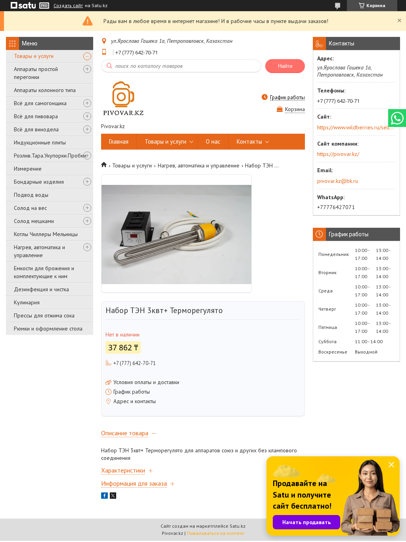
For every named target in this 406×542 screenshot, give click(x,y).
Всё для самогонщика (40, 103)
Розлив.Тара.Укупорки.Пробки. (50, 155)
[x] (113, 496)
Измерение (28, 168)
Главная (118, 141)
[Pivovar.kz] (123, 97)
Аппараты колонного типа (45, 90)
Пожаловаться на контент (215, 533)
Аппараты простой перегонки (36, 73)
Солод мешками (34, 221)
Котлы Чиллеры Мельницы (46, 234)
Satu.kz (237, 526)
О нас (213, 141)
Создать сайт (68, 5)
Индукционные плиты (40, 142)
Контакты (249, 141)
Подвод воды (31, 194)
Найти (285, 66)
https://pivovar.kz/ (338, 154)
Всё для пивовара (36, 116)
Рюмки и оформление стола (48, 328)
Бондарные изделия (39, 181)
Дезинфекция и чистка (41, 289)
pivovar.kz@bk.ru (337, 181)
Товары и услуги (34, 56)
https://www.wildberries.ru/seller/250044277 (356, 127)
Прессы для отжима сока (44, 315)
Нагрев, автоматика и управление (39, 251)
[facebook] (104, 496)
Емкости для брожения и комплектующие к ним (44, 272)
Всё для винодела (36, 129)
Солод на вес (30, 207)
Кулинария (27, 302)
